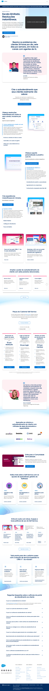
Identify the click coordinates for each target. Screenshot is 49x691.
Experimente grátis (7, 581)
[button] (46, 283)
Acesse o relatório (30, 259)
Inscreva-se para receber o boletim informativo (39, 581)
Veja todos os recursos (24, 549)
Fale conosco (9, 367)
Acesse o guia (6, 542)
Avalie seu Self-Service (8, 204)
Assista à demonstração (8, 32)
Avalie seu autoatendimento (24, 104)
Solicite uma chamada (24, 581)
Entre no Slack (29, 466)
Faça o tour (6, 259)
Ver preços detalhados (24, 322)
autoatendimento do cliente (12, 603)
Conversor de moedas (24, 326)
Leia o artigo (29, 542)
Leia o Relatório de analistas (32, 163)
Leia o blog (17, 542)
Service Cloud (28, 314)
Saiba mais (45, 6)
